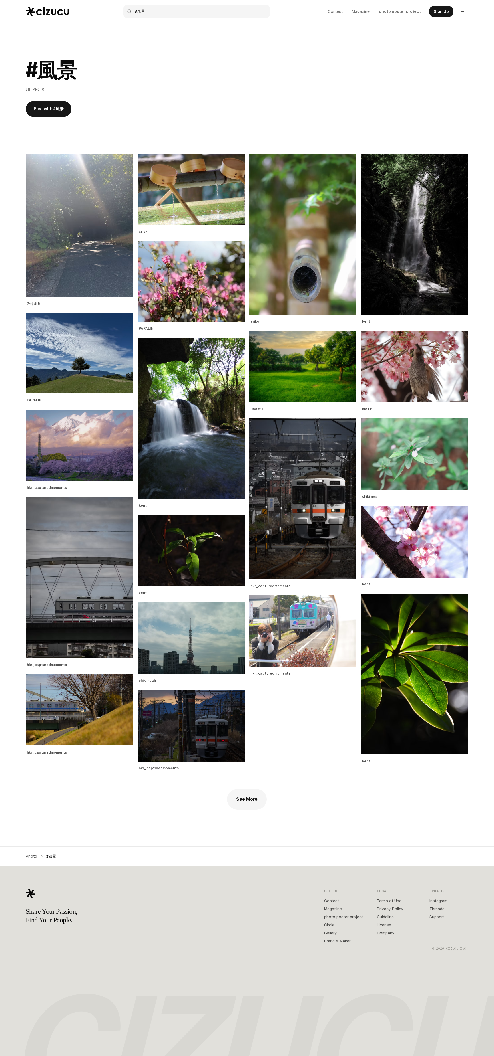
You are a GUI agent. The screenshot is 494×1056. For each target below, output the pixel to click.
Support (436, 916)
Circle (329, 925)
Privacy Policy (390, 908)
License (384, 925)
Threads (437, 908)
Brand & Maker (337, 941)
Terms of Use (389, 900)
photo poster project (400, 11)
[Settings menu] (462, 11)
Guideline (385, 916)
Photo (31, 856)
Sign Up (441, 11)
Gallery (330, 933)
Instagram (438, 900)
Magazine (361, 11)
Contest (335, 11)
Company (386, 933)
